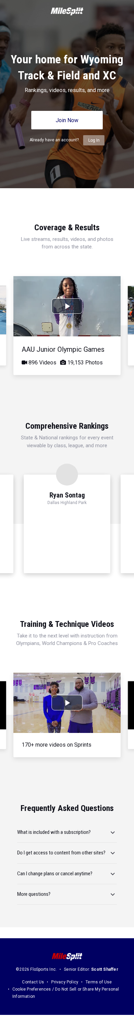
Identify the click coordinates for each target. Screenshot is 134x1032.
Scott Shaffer (104, 969)
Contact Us (33, 982)
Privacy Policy (64, 982)
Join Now (67, 120)
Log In (94, 140)
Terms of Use (99, 982)
